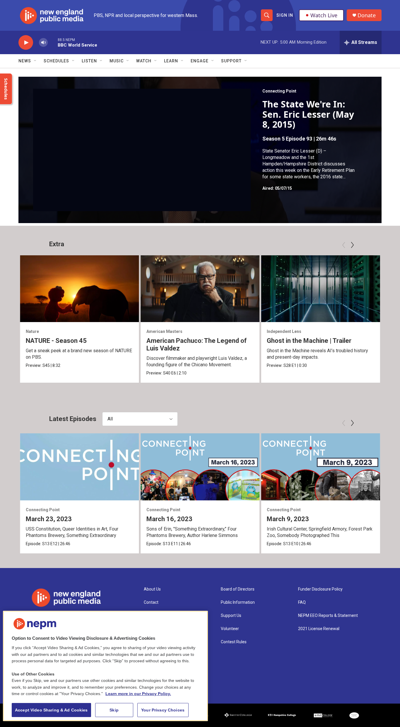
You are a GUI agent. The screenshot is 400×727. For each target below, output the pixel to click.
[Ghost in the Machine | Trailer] (320, 288)
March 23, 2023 (49, 519)
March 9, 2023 (288, 519)
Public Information (238, 602)
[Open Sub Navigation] (35, 61)
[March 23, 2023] (79, 466)
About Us (152, 589)
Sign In (284, 15)
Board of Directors (237, 589)
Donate (367, 15)
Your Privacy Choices (162, 710)
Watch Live (323, 15)
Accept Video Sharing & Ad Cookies (51, 710)
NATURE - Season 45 (56, 340)
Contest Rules (234, 642)
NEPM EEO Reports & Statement (328, 615)
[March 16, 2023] (200, 466)
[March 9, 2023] (320, 466)
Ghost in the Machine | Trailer (309, 340)
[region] (105, 666)
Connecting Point (279, 91)
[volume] (43, 42)
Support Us (231, 615)
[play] (25, 42)
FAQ (302, 602)
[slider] (53, 42)
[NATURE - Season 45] (79, 288)
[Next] (352, 245)
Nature (32, 331)
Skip (114, 710)
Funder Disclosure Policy (320, 589)
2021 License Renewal (318, 629)
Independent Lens (284, 331)
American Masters (164, 331)
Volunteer (230, 629)
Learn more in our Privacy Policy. (138, 693)
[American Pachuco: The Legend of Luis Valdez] (200, 288)
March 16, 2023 (169, 519)
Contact (151, 602)
